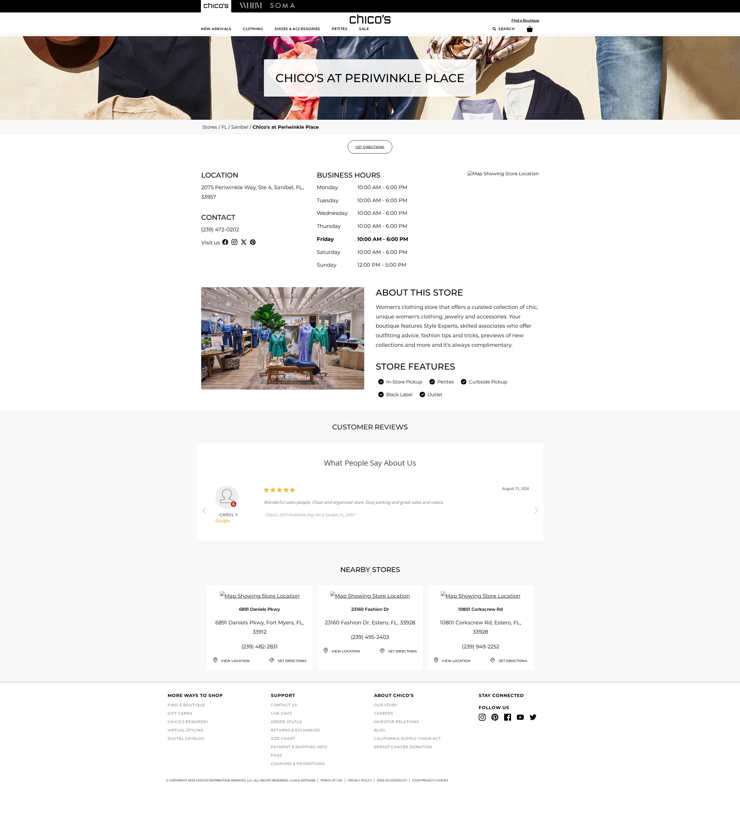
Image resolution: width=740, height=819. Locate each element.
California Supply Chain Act (407, 738)
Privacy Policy (360, 780)
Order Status (286, 722)
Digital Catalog (186, 738)
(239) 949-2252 (480, 646)
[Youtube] (262, 242)
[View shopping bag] (529, 31)
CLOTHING (253, 29)
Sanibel (239, 127)
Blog (379, 730)
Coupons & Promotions (298, 763)
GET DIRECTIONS (370, 147)
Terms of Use (331, 780)
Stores (209, 127)
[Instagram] (234, 242)
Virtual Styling (186, 730)
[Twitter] (244, 242)
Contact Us (284, 705)
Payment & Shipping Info (299, 747)
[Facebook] (225, 242)
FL (224, 127)
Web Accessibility (392, 780)
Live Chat (281, 713)
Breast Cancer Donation (403, 747)
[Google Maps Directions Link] (259, 596)
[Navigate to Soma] (282, 5)
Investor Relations (396, 722)
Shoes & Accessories (297, 29)
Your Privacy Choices (430, 780)
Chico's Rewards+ (188, 722)
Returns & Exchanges (295, 730)
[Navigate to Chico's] (216, 6)
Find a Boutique (525, 20)
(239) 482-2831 (259, 646)
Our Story (386, 705)
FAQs (276, 755)
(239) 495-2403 (370, 637)
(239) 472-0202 (220, 229)
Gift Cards (180, 713)
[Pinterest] (253, 242)
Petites (340, 29)
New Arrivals (216, 29)
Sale (364, 29)
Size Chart (283, 738)
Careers (383, 713)
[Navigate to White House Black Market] (250, 5)
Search (506, 29)
